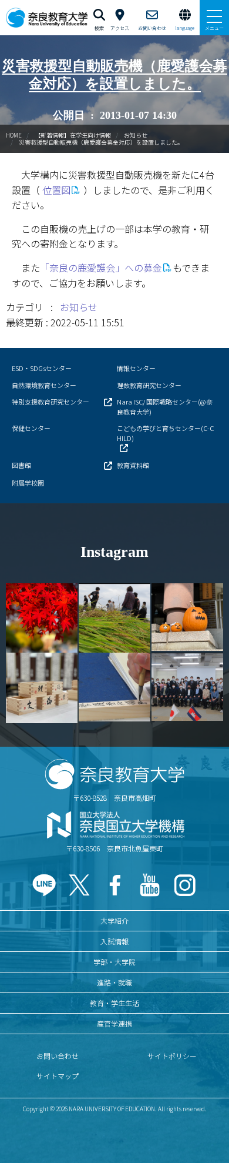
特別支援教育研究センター (50, 401)
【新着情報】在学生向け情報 (73, 135)
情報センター (136, 368)
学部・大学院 (114, 962)
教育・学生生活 (114, 1003)
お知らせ (135, 135)
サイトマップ (57, 1076)
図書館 (21, 465)
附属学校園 (28, 482)
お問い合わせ (57, 1056)
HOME (14, 135)
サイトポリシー (172, 1056)
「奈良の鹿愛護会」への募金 (101, 267)
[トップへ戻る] (205, 1129)
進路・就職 (114, 982)
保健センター (31, 428)
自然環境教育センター (44, 385)
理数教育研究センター (149, 385)
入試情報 (114, 941)
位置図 (56, 190)
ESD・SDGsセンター (42, 368)
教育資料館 (133, 465)
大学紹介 (114, 920)
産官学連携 (114, 1023)
